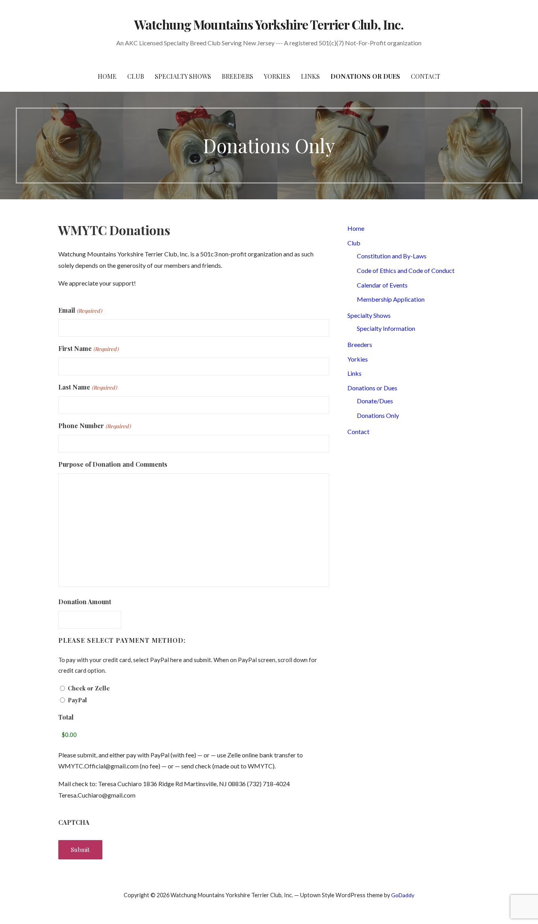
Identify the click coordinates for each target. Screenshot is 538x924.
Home (107, 76)
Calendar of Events (382, 285)
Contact (425, 76)
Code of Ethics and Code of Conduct (406, 270)
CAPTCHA (73, 822)
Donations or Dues (365, 76)
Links (310, 76)
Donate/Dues (375, 400)
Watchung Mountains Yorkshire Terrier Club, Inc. (269, 24)
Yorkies (277, 76)
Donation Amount (84, 601)
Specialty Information (386, 328)
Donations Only (378, 415)
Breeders (237, 76)
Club (135, 76)
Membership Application (391, 299)
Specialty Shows (183, 76)
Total (66, 717)
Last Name (87, 387)
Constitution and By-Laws (392, 256)
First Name (88, 348)
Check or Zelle (89, 688)
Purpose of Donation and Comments (112, 464)
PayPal (77, 700)
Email (80, 310)
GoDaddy (402, 895)
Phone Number (94, 425)
